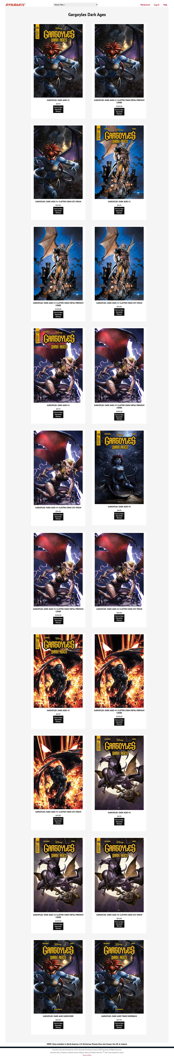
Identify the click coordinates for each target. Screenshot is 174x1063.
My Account (145, 5)
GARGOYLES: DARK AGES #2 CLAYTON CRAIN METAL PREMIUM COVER (58, 304)
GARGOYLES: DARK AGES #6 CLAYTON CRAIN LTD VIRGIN (119, 915)
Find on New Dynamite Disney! (58, 109)
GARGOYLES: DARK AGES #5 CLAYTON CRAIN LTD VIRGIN (58, 812)
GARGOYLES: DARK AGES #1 (58, 100)
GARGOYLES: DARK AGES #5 (58, 710)
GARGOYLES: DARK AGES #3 (58, 405)
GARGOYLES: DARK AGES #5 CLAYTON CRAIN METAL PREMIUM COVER (119, 711)
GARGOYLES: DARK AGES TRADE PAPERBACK (119, 1016)
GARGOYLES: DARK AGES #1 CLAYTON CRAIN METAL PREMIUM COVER (119, 101)
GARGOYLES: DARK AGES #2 (119, 201)
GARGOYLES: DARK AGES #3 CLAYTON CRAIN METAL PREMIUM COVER (119, 406)
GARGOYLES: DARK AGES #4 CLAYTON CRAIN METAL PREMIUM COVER (58, 610)
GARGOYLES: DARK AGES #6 (119, 812)
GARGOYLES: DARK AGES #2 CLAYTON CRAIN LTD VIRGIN (119, 303)
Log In (156, 5)
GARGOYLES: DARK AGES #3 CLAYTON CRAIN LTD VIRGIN (58, 507)
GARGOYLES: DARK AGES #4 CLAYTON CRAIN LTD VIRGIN (119, 609)
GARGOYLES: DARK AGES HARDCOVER (58, 1016)
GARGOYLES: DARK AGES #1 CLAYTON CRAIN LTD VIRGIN (58, 201)
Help (165, 5)
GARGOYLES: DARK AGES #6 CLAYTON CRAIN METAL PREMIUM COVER (58, 916)
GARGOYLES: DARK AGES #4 (119, 506)
